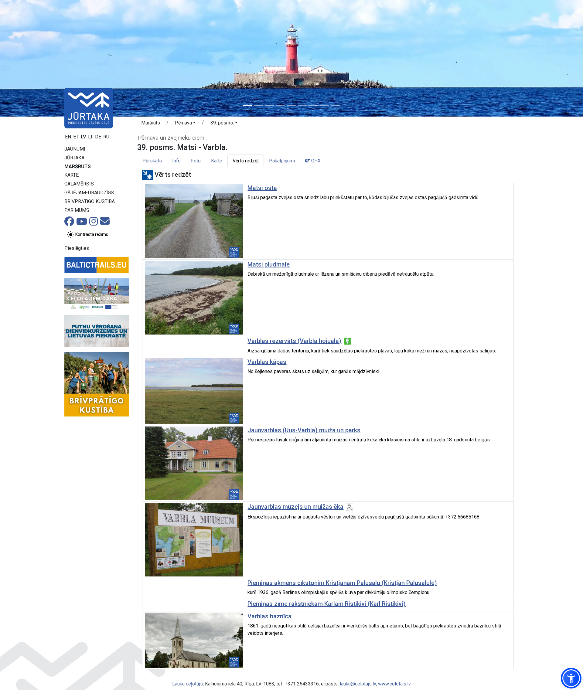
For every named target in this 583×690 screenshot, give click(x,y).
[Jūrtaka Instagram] (93, 223)
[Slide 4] (280, 105)
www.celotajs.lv (394, 684)
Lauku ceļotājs (187, 684)
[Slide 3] (269, 105)
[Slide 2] (258, 105)
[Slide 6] (302, 105)
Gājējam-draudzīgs (89, 192)
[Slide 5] (291, 105)
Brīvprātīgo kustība (89, 201)
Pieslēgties (76, 248)
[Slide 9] (335, 105)
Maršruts (77, 166)
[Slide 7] (313, 105)
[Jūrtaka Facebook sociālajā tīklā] (69, 223)
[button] (185, 124)
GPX (315, 161)
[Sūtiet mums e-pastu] (105, 223)
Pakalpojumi (282, 161)
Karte (71, 175)
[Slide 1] (247, 105)
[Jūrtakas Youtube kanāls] (81, 223)
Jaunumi (74, 149)
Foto (196, 161)
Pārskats (152, 161)
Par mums (76, 210)
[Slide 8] (324, 105)
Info (176, 161)
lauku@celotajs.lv (358, 684)
